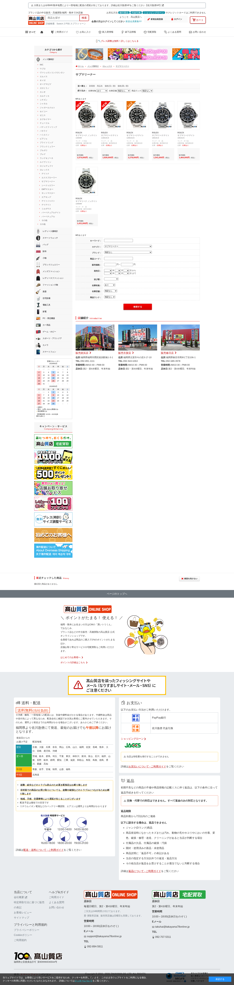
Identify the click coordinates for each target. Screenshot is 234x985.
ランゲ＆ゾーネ (46, 158)
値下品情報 (130, 32)
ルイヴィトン (45, 162)
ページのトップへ (117, 593)
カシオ (43, 92)
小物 (44, 258)
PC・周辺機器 (48, 318)
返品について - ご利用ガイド (144, 871)
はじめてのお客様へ (70, 657)
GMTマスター (47, 189)
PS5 (68, 23)
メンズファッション (51, 271)
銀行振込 (124, 12)
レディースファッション (53, 278)
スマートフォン (49, 352)
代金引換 (136, 12)
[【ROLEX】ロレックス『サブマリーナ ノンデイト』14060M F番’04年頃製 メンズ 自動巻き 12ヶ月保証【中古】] (86, 104)
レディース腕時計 (50, 231)
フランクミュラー (47, 146)
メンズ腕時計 (93, 66)
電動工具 (46, 305)
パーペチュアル (48, 216)
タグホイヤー (45, 119)
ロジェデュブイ (46, 166)
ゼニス (43, 115)
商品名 (100, 86)
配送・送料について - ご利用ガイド (43, 850)
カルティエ (44, 96)
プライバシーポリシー (26, 930)
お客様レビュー (23, 912)
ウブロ (43, 69)
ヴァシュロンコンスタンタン (52, 72)
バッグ (45, 244)
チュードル (44, 123)
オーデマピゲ (45, 84)
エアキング (46, 197)
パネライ (43, 131)
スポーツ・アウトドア (52, 338)
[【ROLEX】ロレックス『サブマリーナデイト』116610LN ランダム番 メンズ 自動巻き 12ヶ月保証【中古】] (112, 104)
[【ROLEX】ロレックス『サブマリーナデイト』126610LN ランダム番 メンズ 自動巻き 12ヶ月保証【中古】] (137, 104)
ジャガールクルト (47, 108)
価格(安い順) (110, 86)
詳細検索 (50, 23)
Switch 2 (61, 23)
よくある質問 (174, 32)
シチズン (43, 100)
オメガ (43, 80)
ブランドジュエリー (51, 265)
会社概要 (19, 897)
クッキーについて (83, 980)
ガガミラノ (44, 88)
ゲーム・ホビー (49, 332)
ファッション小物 (50, 285)
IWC (41, 65)
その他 (44, 220)
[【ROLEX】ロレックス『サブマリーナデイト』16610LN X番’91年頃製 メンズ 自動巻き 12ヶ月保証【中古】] (163, 104)
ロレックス (107, 66)
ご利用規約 (20, 940)
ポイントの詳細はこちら (72, 662)
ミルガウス (46, 209)
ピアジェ (43, 139)
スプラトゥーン (78, 23)
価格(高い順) (123, 86)
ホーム (81, 66)
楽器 (44, 291)
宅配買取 (151, 32)
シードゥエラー (48, 185)
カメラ (45, 345)
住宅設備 (46, 298)
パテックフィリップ (48, 127)
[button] (82, 55)
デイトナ (45, 174)
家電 (44, 311)
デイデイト (46, 205)
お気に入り (85, 32)
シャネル (43, 104)
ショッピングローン (154, 12)
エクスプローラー (49, 178)
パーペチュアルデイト (51, 212)
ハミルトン (44, 135)
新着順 (92, 86)
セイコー (43, 111)
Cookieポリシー (23, 935)
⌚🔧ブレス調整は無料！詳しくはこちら (115, 41)
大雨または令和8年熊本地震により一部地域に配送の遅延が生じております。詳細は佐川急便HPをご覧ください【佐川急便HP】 (98, 5)
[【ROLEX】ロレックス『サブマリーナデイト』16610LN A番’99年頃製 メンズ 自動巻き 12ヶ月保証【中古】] (188, 104)
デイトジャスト (48, 201)
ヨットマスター (48, 193)
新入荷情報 (107, 32)
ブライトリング (46, 142)
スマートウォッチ (50, 238)
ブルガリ (43, 150)
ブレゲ (43, 154)
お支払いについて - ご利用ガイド (147, 766)
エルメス (43, 76)
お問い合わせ (199, 32)
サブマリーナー (122, 66)
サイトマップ (21, 917)
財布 (44, 251)
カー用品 (46, 325)
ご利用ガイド (61, 32)
